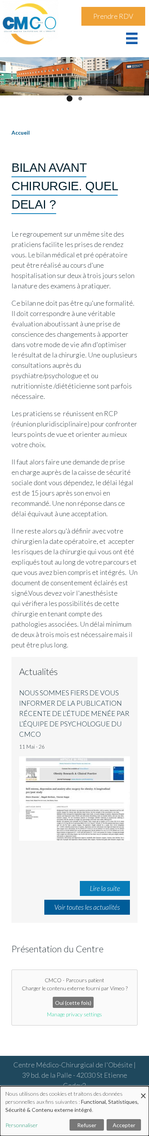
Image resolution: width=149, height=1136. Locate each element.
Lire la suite (105, 888)
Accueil (20, 132)
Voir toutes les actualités (87, 907)
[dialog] (74, 1111)
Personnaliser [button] (21, 1125)
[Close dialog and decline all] (143, 1091)
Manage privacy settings (74, 1014)
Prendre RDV (113, 16)
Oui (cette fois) (73, 1002)
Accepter (124, 1125)
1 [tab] (69, 98)
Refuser (86, 1125)
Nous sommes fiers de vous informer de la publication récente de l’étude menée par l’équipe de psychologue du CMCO (74, 713)
